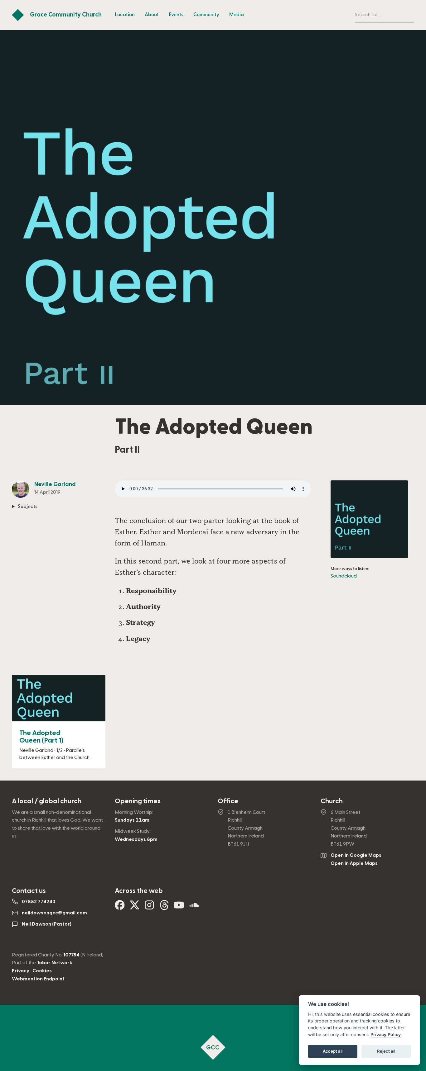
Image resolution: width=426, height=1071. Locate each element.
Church (332, 801)
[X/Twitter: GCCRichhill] (135, 907)
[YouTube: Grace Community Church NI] (179, 907)
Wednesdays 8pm (136, 839)
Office (228, 801)
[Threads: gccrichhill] (164, 907)
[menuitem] (125, 14)
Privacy (20, 970)
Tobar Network (54, 962)
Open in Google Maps (356, 855)
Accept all (332, 1051)
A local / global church (46, 801)
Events (176, 14)
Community (206, 14)
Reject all (386, 1051)
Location (125, 14)
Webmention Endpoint (38, 978)
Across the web (139, 890)
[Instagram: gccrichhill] (149, 907)
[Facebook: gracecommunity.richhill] (120, 907)
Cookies (42, 970)
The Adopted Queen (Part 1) (41, 736)
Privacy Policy (385, 1034)
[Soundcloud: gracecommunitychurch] (194, 907)
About (152, 14)
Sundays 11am (132, 820)
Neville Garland (55, 484)
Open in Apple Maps (354, 863)
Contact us (29, 890)
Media (236, 14)
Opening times (138, 801)
